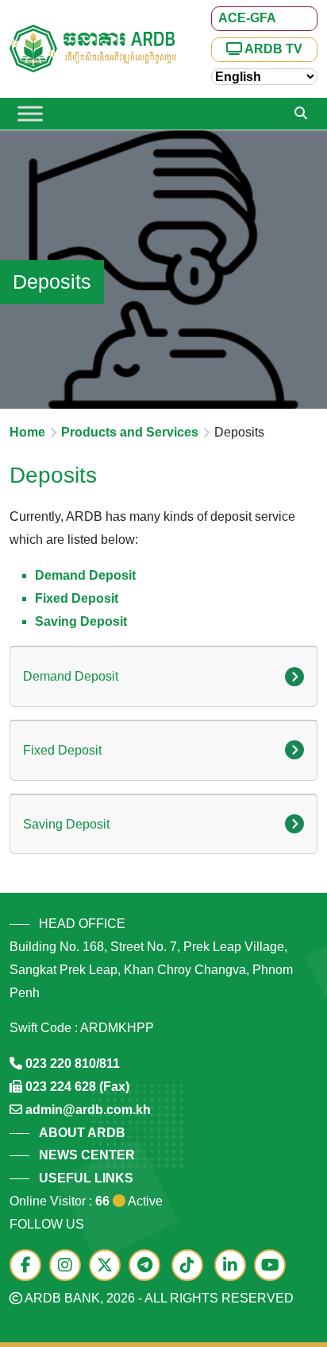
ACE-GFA (247, 18)
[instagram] (69, 1266)
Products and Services (129, 432)
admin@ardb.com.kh (88, 1109)
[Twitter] (109, 1266)
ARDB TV (272, 49)
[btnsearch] (300, 114)
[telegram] (148, 1266)
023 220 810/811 (72, 1063)
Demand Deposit (85, 575)
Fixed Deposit (76, 598)
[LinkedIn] (234, 1266)
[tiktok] (191, 1266)
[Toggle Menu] (30, 113)
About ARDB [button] (82, 1132)
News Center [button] (87, 1155)
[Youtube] (274, 1266)
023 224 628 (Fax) (77, 1086)
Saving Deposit (81, 621)
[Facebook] (29, 1266)
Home (27, 432)
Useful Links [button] (86, 1178)
